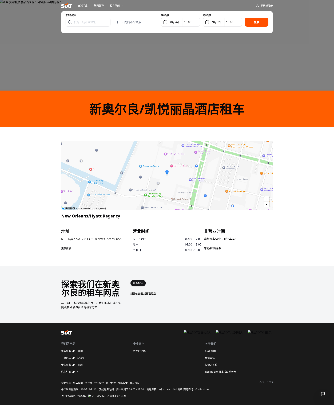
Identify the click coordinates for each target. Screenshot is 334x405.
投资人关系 (211, 364)
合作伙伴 (99, 382)
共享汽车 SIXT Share (72, 357)
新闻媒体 (210, 357)
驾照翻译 (99, 5)
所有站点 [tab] (138, 283)
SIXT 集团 (210, 350)
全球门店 (83, 5)
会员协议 (135, 382)
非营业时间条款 (212, 248)
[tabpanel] (201, 293)
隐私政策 (123, 382)
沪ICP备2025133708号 (73, 396)
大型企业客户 (140, 350)
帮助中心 (66, 382)
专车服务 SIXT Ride (72, 364)
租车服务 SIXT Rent (72, 350)
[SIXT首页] (66, 5)
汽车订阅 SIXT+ (69, 371)
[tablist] (138, 283)
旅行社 (88, 382)
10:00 (187, 22)
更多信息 (66, 248)
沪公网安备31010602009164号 (109, 396)
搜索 (256, 22)
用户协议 (111, 382)
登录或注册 (267, 5)
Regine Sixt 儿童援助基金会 (220, 371)
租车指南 (78, 382)
